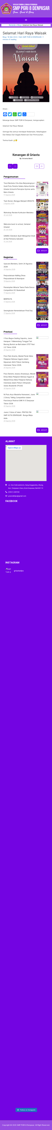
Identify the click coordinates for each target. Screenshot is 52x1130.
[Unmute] (41, 166)
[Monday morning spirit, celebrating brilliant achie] (11, 664)
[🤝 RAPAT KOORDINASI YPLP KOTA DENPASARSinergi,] (40, 838)
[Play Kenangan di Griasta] (10, 166)
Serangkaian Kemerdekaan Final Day (18, 311)
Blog (4, 37)
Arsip (44, 251)
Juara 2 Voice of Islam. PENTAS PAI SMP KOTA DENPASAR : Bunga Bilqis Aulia (18, 415)
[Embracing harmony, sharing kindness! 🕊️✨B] (40, 678)
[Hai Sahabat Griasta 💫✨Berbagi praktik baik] (11, 807)
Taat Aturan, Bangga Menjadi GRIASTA (19, 201)
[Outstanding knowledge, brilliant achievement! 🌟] (26, 977)
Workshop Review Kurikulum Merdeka (18, 212)
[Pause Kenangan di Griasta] (15, 166)
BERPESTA (8, 299)
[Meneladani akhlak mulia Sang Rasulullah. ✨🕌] (26, 841)
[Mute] (36, 166)
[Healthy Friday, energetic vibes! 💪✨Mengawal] (26, 662)
